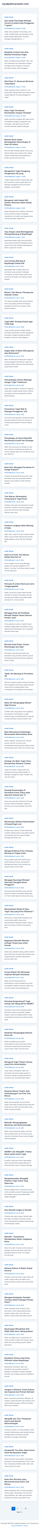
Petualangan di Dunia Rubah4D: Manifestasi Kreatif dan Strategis (18, 439)
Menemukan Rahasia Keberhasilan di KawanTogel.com (19, 823)
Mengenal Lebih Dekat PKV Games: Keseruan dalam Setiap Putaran (18, 202)
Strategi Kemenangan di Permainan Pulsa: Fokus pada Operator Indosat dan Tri (17, 792)
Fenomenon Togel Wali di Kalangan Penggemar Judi (15, 410)
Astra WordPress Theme (19, 1526)
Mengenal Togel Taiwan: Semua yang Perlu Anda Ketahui (18, 1063)
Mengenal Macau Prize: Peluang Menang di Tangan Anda (18, 852)
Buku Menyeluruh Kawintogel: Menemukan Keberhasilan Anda (18, 733)
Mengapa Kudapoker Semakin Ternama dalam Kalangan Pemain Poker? (18, 1299)
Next (19, 1512)
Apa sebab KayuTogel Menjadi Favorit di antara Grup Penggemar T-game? (19, 23)
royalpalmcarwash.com (15, 3)
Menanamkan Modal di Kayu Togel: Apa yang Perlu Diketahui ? (19, 910)
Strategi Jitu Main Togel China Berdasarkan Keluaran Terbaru (17, 762)
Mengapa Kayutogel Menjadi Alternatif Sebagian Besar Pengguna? (17, 882)
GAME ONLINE (8, 17)
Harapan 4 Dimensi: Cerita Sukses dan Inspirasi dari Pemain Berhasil (19, 1390)
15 (25, 1508)
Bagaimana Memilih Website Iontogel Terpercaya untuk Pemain (16, 942)
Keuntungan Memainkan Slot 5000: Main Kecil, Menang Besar (18, 1330)
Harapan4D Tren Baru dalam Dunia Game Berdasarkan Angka (19, 1451)
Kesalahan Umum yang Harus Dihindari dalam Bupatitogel (17, 1359)
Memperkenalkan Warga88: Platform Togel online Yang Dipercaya (16, 1180)
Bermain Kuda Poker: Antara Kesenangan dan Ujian (16, 645)
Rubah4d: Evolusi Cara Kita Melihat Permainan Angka (16, 53)
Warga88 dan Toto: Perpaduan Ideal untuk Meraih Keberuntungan (17, 1421)
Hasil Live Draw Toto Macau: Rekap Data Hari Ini (16, 556)
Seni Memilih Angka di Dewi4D (17, 1210)
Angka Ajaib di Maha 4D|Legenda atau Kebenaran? (19, 352)
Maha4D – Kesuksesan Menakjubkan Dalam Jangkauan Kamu (18, 1239)
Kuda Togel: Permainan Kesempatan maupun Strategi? (17, 111)
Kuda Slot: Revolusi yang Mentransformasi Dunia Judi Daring (16, 1481)
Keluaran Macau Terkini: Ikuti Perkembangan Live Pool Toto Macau (17, 1093)
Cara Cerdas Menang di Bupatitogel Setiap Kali (14, 262)
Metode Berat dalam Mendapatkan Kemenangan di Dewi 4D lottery (17, 141)
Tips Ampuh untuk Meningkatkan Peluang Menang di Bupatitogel (18, 233)
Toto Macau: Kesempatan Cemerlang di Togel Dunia (15, 497)
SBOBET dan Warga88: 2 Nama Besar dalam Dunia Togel (18, 1153)
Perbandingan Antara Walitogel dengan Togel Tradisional (18, 381)
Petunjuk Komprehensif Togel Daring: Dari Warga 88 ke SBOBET (19, 1002)
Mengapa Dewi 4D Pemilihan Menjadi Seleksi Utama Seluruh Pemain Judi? (18, 615)
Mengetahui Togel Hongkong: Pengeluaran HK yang (17, 172)
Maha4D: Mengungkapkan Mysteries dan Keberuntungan (17, 1123)
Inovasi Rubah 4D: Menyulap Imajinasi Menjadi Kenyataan (17, 973)
